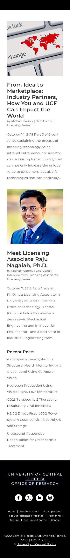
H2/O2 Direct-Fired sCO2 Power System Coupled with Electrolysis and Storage (34, 420)
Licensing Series (18, 125)
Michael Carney (22, 121)
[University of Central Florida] (30, 5)
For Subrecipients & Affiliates (26, 515)
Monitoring (54, 515)
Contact (55, 520)
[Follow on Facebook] (18, 497)
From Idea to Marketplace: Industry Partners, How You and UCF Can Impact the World (32, 100)
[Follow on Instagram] (50, 497)
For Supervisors (52, 511)
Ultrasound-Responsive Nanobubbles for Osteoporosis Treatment (31, 440)
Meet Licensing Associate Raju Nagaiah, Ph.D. (28, 259)
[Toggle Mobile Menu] (65, 4)
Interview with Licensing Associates (32, 275)
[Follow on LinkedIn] (39, 497)
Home (11, 511)
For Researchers (29, 511)
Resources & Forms (35, 520)
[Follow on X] (29, 497)
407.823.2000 (40, 540)
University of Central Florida (36, 544)
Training (14, 520)
